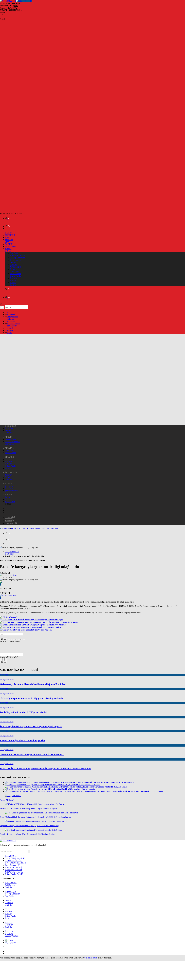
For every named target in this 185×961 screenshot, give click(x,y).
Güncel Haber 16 (12, 552)
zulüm (9, 312)
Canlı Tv (13, 264)
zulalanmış (11, 314)
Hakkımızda (10, 501)
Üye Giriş (9, 486)
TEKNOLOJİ (10, 246)
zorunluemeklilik (13, 323)
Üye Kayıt (9, 488)
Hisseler (13, 280)
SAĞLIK (9, 244)
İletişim (8, 497)
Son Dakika (15, 253)
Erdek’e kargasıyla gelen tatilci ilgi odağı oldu (40, 528)
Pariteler (13, 285)
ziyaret (9, 333)
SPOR (7, 242)
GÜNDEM (15, 528)
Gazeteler (14, 269)
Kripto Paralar (15, 276)
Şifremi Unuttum (11, 490)
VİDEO (8, 249)
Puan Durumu (15, 274)
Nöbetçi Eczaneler (17, 258)
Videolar (8, 521)
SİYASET (9, 240)
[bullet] (19, 639)
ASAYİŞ (8, 237)
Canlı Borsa (15, 271)
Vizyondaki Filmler (17, 255)
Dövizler (13, 278)
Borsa (10, 856)
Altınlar (13, 283)
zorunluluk (11, 321)
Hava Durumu (16, 260)
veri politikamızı (90, 958)
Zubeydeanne (12, 317)
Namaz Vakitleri (15, 858)
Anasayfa (6, 528)
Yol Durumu (15, 262)
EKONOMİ (10, 235)
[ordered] (16, 639)
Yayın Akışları (15, 267)
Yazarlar (8, 475)
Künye (7, 499)
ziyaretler (10, 328)
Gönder (3, 639)
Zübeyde (10, 319)
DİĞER (8, 251)
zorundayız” (12, 326)
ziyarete (10, 330)
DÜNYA (8, 233)
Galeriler (8, 518)
